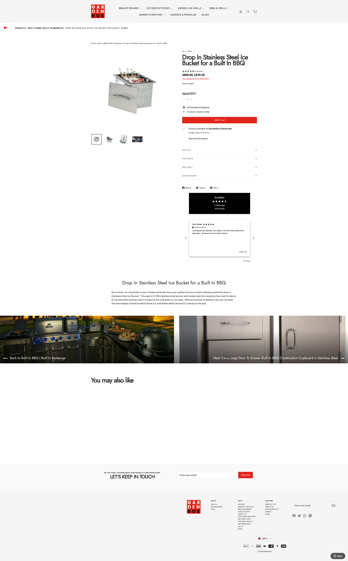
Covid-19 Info (244, 512)
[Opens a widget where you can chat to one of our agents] (337, 556)
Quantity (189, 93)
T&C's (240, 526)
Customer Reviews (247, 516)
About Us (242, 514)
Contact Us (270, 504)
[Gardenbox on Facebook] (294, 515)
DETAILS (186, 150)
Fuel (213, 509)
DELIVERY (187, 167)
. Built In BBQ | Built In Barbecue (45, 28)
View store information (198, 138)
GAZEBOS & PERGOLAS (183, 14)
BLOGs (205, 14)
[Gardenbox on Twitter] (299, 515)
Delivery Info (244, 519)
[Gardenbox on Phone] (310, 515)
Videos (268, 512)
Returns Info (244, 524)
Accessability (272, 509)
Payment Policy (245, 521)
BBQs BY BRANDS (129, 8)
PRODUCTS (20, 28)
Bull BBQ (187, 51)
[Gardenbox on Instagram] (304, 515)
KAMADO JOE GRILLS (190, 8)
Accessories (217, 507)
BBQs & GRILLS (218, 8)
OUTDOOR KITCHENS (158, 8)
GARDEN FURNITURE (151, 14)
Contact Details (246, 507)
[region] (219, 238)
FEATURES (187, 158)
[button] (219, 71)
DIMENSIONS (189, 175)
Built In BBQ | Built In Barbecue (110, 43)
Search (241, 504)
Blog (240, 529)
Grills (214, 504)
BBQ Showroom (245, 509)
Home (93, 43)
